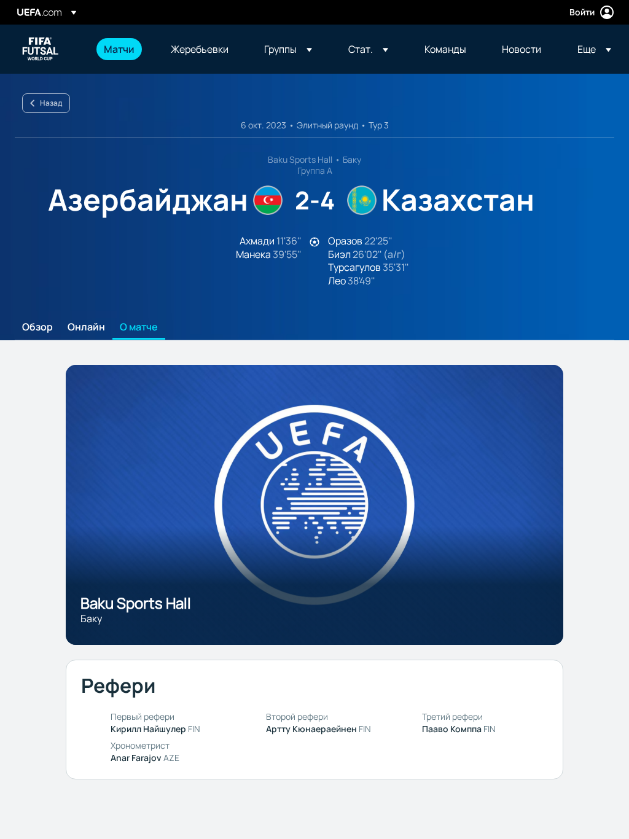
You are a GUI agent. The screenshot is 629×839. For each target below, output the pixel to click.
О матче (139, 327)
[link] (119, 49)
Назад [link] (51, 103)
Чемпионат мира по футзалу (40, 49)
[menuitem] (122, 49)
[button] (288, 49)
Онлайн (86, 327)
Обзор (37, 327)
